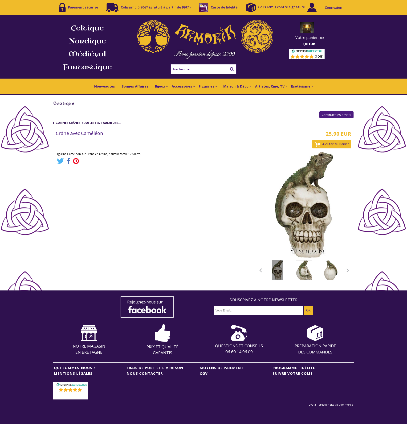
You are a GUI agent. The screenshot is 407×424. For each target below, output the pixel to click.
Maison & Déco (235, 86)
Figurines (206, 86)
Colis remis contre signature (281, 7)
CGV (204, 373)
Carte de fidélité (224, 7)
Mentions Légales (73, 373)
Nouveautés (104, 86)
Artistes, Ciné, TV (270, 86)
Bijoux (160, 86)
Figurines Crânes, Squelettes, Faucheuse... (87, 123)
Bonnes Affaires (135, 86)
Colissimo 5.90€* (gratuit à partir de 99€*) (156, 7)
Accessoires (182, 86)
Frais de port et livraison (155, 367)
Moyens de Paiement (222, 367)
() (71, 396)
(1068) (319, 57)
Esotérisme (300, 86)
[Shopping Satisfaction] (307, 52)
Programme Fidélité (294, 367)
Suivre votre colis (293, 373)
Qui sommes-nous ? (75, 367)
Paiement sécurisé (83, 7)
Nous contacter (145, 373)
